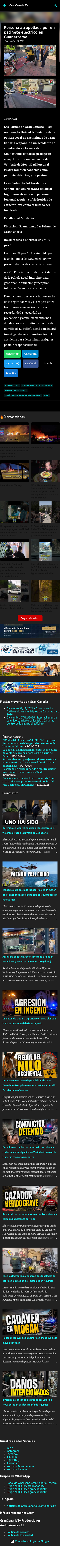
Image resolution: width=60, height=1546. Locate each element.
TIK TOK (12, 1457)
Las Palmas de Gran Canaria (37, 386)
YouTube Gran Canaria (20, 1466)
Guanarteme (12, 386)
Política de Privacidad (20, 1535)
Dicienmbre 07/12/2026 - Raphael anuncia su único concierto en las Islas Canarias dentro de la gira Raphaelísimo (32, 720)
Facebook (30, 363)
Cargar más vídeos (30, 618)
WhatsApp (12, 353)
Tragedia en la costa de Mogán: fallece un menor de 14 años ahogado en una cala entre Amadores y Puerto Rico (29, 895)
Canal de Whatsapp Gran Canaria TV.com (32, 1482)
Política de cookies (18, 1532)
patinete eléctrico (15, 390)
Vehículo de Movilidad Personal (22, 395)
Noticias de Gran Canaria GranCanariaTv (31, 1505)
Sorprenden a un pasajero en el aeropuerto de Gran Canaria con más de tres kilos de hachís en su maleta (29, 762)
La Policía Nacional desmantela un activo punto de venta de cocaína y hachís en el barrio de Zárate (29, 753)
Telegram (30, 353)
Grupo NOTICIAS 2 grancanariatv (26, 1488)
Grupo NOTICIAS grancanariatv (25, 1485)
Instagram (13, 1450)
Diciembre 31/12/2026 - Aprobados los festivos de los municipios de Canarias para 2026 (33, 711)
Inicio (10, 1447)
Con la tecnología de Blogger (32, 1541)
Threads (47, 363)
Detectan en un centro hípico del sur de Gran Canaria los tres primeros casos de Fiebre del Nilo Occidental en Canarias (28, 781)
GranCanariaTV (18, 5)
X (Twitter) (12, 363)
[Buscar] (55, 5)
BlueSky (11, 373)
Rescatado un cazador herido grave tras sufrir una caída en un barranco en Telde (29, 770)
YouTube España (17, 1469)
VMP (46, 395)
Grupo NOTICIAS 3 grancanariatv (26, 1492)
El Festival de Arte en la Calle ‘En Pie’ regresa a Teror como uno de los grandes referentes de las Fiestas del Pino (29, 743)
